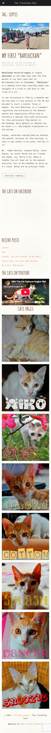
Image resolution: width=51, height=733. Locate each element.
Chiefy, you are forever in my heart (21, 256)
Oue (3, 252)
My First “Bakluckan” (22, 55)
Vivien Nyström (23, 63)
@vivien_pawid (21, 715)
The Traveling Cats (25, 3)
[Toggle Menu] (3, 3)
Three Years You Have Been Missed (20, 261)
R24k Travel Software (32, 724)
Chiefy (5, 247)
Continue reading (14, 175)
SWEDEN (31, 65)
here (14, 126)
